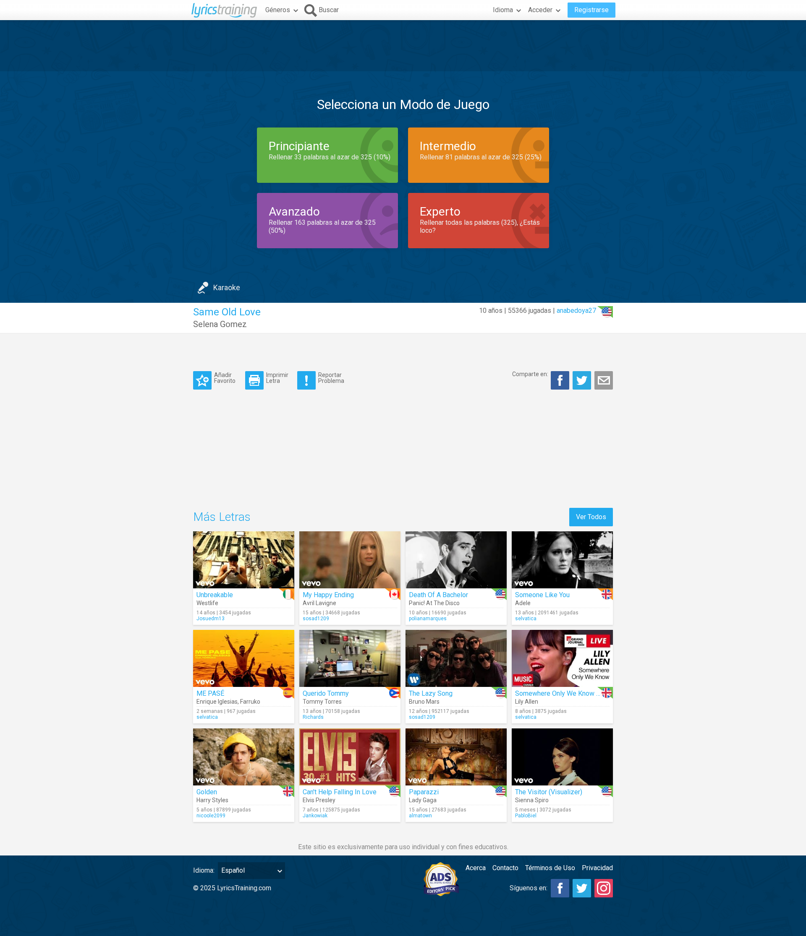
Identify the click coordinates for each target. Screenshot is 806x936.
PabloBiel (525, 816)
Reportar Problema (331, 378)
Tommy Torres (322, 701)
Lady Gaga (423, 800)
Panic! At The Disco (434, 603)
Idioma (503, 10)
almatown (420, 816)
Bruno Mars (424, 701)
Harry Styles (212, 800)
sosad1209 (316, 618)
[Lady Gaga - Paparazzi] (456, 756)
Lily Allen (526, 701)
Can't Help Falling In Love (340, 792)
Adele (523, 603)
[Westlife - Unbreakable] (243, 559)
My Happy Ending (328, 595)
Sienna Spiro (532, 800)
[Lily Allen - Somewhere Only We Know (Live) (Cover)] (562, 658)
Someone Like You (542, 595)
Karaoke (226, 287)
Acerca (476, 868)
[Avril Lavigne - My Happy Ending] (349, 559)
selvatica (525, 618)
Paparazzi (424, 792)
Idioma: (204, 870)
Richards (313, 717)
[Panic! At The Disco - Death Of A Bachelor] (456, 559)
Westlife (207, 603)
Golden (206, 792)
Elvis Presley (319, 800)
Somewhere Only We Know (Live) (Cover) (575, 693)
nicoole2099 (210, 816)
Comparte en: (530, 374)
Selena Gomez (220, 324)
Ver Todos (591, 517)
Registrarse (591, 10)
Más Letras (222, 517)
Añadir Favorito (225, 378)
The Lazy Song (431, 693)
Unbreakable (214, 595)
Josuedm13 (210, 618)
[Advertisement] (403, 46)
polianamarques (428, 618)
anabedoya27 (576, 311)
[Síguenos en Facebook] (560, 888)
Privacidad (597, 868)
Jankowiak (315, 816)
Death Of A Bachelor (438, 595)
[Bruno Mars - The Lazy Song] (456, 658)
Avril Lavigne (319, 603)
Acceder (540, 10)
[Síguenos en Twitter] (582, 888)
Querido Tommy (326, 693)
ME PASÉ (210, 693)
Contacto (505, 868)
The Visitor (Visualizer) (548, 792)
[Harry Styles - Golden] (243, 756)
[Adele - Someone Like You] (562, 559)
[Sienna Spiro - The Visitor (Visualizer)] (562, 756)
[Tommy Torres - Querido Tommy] (349, 658)
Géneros (277, 10)
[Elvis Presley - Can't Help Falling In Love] (349, 756)
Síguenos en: (528, 888)
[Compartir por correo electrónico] (603, 380)
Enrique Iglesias (217, 701)
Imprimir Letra (277, 378)
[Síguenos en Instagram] (603, 888)
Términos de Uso (550, 868)
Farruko (250, 701)
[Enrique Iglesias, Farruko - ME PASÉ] (243, 658)
